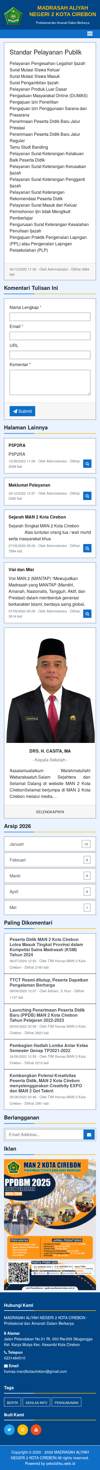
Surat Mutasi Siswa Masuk (35, 76)
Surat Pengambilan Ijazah (34, 82)
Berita (12, 1402)
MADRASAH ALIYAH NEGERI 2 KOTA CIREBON (50, 1454)
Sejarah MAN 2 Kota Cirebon (37, 517)
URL (14, 345)
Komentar (20, 364)
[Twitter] (10, 1429)
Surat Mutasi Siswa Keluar (35, 70)
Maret (49, 876)
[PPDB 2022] (50, 1225)
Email (16, 326)
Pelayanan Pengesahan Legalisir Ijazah (47, 63)
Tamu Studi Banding (29, 147)
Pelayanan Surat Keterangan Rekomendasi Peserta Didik (37, 195)
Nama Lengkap (25, 307)
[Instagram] (24, 1429)
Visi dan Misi (21, 569)
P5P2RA (17, 445)
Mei (49, 907)
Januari (49, 844)
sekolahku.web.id (60, 1463)
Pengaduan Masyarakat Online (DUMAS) (49, 95)
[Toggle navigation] (90, 34)
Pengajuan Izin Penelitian (34, 102)
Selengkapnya (50, 811)
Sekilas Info (36, 1402)
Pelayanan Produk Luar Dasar (38, 89)
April (49, 891)
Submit (24, 411)
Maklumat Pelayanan (29, 485)
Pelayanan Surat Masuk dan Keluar (43, 205)
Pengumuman (66, 1402)
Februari (49, 860)
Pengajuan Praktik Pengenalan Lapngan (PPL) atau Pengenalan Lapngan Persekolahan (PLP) (48, 243)
